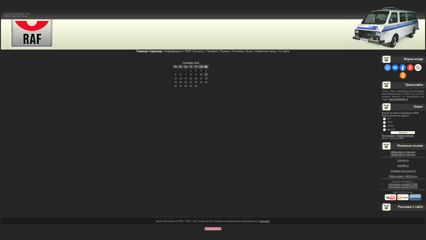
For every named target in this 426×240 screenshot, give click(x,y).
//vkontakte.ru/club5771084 (403, 184)
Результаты (388, 135)
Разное (224, 51)
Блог (249, 51)
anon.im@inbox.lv (398, 99)
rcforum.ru (403, 160)
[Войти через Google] (418, 67)
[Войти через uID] (387, 67)
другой (391, 129)
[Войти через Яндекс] (410, 67)
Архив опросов (405, 135)
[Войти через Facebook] (402, 67)
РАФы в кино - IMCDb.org (403, 176)
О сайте (284, 51)
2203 (389, 122)
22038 (390, 125)
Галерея (212, 51)
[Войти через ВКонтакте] (395, 67)
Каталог (198, 51)
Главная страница (149, 51)
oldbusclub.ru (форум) (403, 152)
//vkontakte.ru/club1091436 (403, 187)
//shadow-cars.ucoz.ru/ (403, 171)
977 (389, 118)
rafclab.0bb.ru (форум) (403, 154)
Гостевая (238, 51)
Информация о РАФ (177, 51)
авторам (264, 221)
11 (206, 74)
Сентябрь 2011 (191, 63)
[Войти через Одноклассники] (403, 75)
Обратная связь (265, 51)
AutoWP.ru (403, 165)
